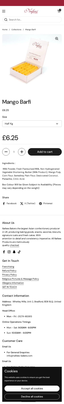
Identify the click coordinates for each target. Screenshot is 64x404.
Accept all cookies (32, 388)
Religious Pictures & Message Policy (20, 278)
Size (4, 117)
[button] (6, 152)
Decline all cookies (32, 396)
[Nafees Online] (31, 11)
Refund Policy (9, 270)
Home (4, 29)
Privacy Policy (9, 274)
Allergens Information (13, 282)
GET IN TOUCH (9, 286)
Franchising (8, 266)
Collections (16, 29)
